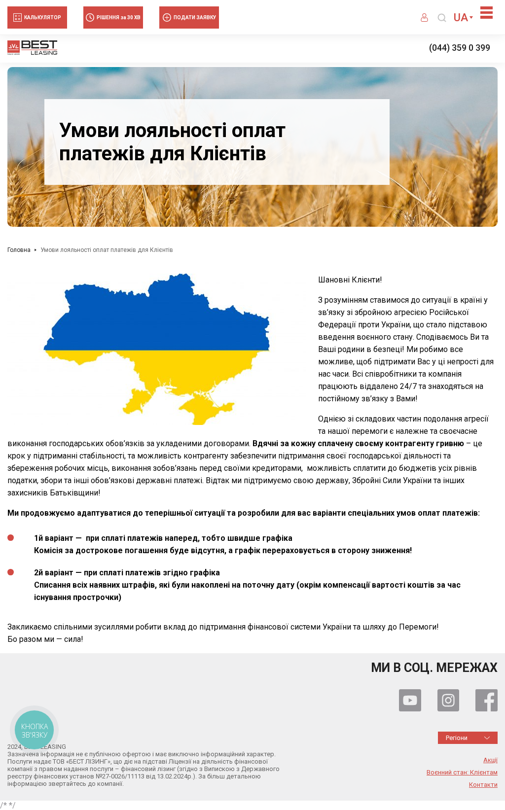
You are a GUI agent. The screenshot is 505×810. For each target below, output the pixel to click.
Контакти (483, 784)
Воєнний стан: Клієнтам (462, 772)
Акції (490, 760)
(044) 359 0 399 (459, 48)
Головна (19, 250)
